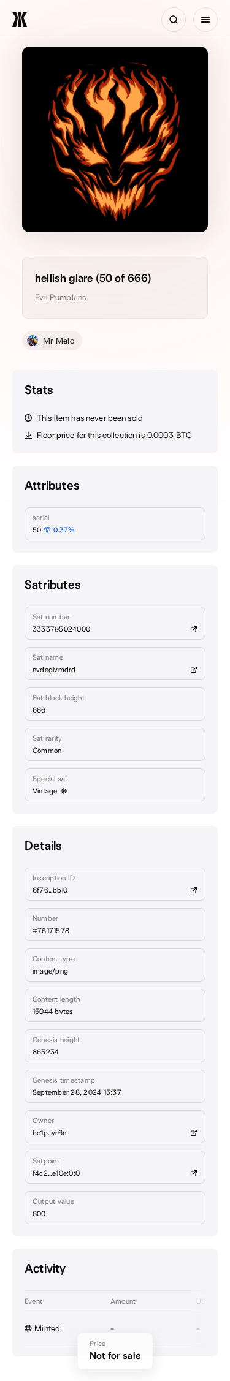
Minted (47, 1328)
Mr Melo (59, 341)
